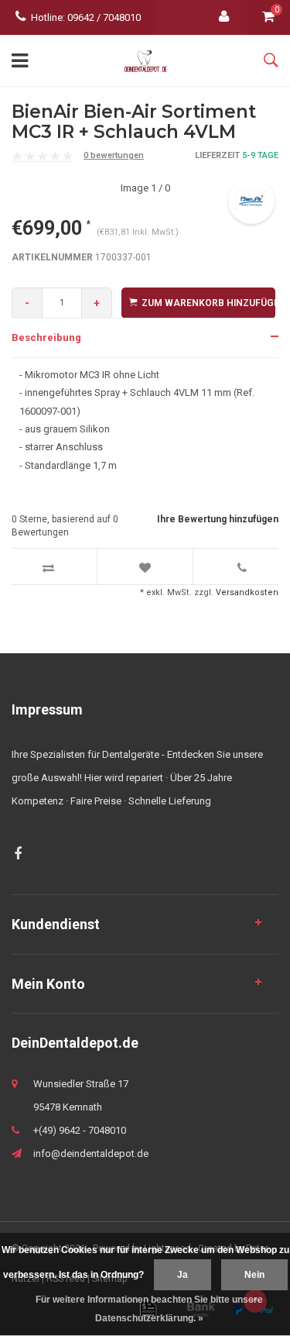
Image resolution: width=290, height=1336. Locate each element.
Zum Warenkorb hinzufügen (208, 303)
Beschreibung (46, 337)
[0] (268, 17)
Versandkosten (247, 592)
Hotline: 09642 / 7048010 (86, 17)
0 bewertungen (114, 155)
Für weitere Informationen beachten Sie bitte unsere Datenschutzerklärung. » (149, 1309)
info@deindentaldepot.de (90, 1153)
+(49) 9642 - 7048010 (79, 1130)
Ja (182, 1274)
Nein (254, 1274)
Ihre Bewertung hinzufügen (217, 519)
